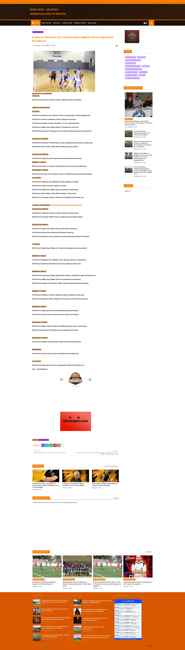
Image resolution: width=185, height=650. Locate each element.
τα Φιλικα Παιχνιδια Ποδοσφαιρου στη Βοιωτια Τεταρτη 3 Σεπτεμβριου (142, 133)
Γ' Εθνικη (146, 66)
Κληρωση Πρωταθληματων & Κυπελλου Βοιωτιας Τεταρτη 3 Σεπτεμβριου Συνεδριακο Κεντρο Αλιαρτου (138, 122)
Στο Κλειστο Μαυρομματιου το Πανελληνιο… (127, 636)
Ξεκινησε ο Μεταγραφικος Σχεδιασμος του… (127, 605)
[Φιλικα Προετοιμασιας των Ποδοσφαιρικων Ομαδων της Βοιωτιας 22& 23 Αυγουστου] (37, 602)
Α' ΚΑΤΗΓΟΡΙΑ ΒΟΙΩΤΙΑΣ (133, 60)
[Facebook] (43, 445)
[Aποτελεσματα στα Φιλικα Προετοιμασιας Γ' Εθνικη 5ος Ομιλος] (37, 611)
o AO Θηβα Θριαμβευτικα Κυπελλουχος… (127, 630)
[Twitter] (47, 445)
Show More (149, 552)
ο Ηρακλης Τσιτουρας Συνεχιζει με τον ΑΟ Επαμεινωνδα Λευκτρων (95, 619)
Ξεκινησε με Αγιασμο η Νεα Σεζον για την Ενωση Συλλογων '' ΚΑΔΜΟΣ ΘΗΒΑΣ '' (96, 601)
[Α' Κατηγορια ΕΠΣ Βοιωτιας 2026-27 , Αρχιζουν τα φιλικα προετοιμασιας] (37, 637)
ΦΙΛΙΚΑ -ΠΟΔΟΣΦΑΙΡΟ (133, 78)
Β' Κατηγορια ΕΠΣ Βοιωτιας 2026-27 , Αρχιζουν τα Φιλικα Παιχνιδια (44, 583)
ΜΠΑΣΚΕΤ (144, 72)
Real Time (127, 638)
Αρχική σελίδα (36, 29)
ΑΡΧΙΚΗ (37, 23)
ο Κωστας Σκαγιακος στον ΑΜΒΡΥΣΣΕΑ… (127, 619)
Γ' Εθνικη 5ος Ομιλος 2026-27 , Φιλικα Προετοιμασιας (93, 628)
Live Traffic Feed (128, 601)
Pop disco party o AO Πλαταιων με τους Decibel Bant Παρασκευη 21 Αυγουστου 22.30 (56, 618)
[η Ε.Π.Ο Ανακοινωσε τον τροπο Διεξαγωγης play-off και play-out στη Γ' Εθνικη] (37, 628)
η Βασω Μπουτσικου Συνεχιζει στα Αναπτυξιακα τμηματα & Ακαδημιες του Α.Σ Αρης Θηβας (45, 485)
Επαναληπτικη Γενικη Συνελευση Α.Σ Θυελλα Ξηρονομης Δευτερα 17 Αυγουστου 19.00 (77, 584)
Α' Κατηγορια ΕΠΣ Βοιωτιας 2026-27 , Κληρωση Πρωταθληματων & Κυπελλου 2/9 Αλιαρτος (96, 636)
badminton (57, 23)
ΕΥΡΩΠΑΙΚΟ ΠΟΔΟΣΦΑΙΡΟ (134, 69)
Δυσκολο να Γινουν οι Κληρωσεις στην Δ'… (127, 633)
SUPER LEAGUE (67, 23)
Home (150, 646)
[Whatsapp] (51, 445)
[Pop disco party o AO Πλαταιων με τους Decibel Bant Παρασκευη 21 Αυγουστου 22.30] (37, 620)
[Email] (59, 445)
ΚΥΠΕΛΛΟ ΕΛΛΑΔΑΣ (132, 72)
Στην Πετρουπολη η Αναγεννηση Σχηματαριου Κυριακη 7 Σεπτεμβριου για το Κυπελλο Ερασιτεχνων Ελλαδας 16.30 (143, 170)
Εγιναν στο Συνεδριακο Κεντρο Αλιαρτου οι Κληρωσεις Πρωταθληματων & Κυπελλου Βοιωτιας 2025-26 (143, 144)
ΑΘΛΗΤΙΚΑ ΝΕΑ (46, 23)
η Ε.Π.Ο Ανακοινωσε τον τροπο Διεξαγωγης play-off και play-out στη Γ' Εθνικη (55, 627)
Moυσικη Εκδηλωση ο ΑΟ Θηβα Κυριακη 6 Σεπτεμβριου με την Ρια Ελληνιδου (94, 610)
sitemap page (91, 23)
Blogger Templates (47, 646)
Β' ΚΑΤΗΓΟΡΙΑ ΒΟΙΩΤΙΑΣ (133, 66)
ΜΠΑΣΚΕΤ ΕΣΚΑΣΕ (80, 23)
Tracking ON (133, 638)
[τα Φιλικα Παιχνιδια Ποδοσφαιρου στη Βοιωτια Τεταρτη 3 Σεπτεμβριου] (128, 133)
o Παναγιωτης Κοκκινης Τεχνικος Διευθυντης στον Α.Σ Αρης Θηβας (73, 484)
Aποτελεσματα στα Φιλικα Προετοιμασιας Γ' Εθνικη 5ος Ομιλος (55, 610)
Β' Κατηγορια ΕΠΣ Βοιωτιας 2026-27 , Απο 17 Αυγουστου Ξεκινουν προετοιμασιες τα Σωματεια (107, 584)
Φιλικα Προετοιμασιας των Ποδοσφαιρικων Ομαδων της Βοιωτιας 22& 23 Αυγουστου (55, 601)
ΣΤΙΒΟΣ (143, 75)
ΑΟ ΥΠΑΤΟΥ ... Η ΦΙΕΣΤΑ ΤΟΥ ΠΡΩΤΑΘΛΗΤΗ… (128, 616)
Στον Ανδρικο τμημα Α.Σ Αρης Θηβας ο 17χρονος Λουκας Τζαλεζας (104, 484)
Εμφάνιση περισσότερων (111, 466)
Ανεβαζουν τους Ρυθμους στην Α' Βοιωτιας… (127, 623)
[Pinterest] (55, 445)
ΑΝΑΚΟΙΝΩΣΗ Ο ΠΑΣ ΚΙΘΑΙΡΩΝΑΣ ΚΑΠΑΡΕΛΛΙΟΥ (127, 612)
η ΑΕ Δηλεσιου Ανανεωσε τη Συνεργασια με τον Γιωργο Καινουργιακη (137, 583)
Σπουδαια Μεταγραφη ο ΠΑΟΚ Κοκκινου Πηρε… (127, 626)
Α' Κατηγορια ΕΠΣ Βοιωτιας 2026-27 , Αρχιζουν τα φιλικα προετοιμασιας (55, 636)
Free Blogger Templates (71, 646)
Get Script (122, 638)
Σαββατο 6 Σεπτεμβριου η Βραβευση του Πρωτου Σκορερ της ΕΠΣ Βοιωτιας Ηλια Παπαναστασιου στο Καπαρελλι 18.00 (143, 156)
